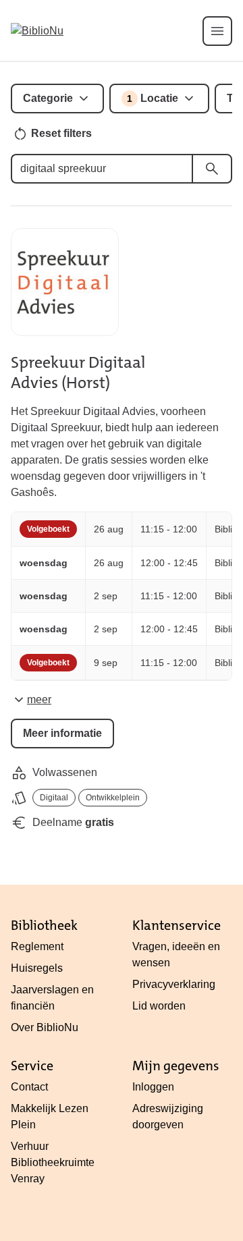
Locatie (152, 98)
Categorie (48, 98)
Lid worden (159, 1006)
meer (39, 699)
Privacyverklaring (173, 984)
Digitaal (54, 797)
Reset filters (61, 133)
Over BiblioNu (44, 1027)
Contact (29, 1087)
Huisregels (37, 968)
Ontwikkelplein (113, 797)
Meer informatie (62, 733)
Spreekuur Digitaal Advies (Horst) (78, 372)
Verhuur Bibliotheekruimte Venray (52, 1162)
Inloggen (153, 1087)
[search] (212, 169)
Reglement (37, 946)
